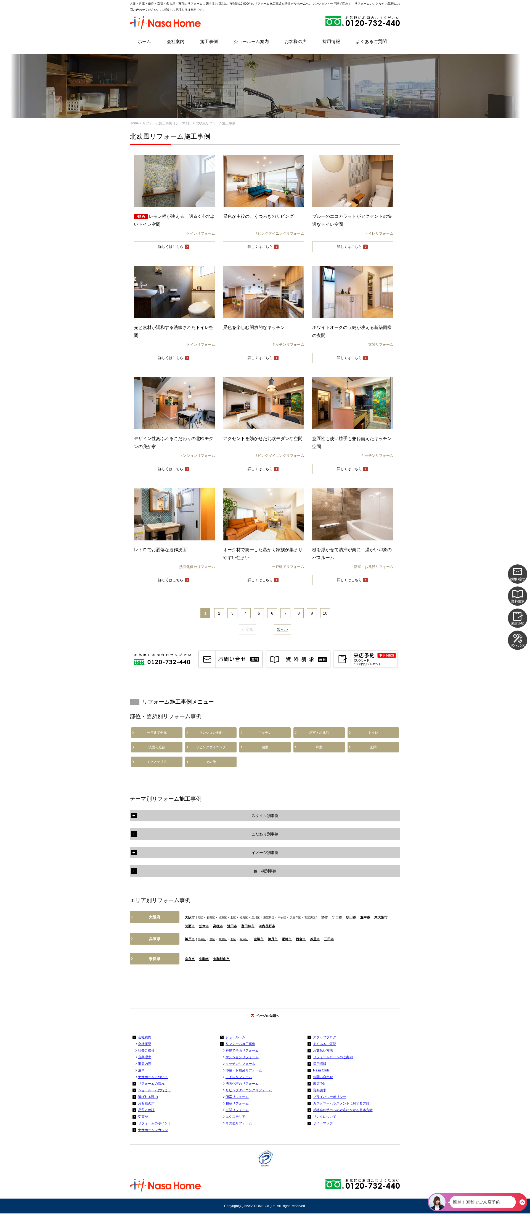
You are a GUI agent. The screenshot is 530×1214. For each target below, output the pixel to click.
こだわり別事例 (265, 834)
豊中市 (365, 917)
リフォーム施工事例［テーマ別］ (167, 123)
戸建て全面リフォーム (242, 1050)
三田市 (329, 939)
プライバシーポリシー (329, 1097)
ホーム (144, 41)
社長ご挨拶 (146, 1050)
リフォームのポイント (154, 1123)
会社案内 (175, 41)
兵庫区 (244, 939)
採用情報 (331, 41)
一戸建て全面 (157, 733)
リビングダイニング (211, 747)
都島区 (211, 917)
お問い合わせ (323, 1077)
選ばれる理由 (148, 1097)
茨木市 (204, 926)
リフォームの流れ (151, 1084)
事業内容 (144, 1064)
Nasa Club (321, 1070)
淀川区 (255, 917)
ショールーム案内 (251, 41)
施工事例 (209, 41)
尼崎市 (287, 939)
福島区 (244, 917)
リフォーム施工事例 (240, 1044)
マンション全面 (210, 733)
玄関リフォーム (237, 1110)
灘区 (212, 939)
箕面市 (190, 926)
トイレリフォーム (239, 1077)
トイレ (373, 733)
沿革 (141, 1070)
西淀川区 (310, 917)
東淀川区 (268, 917)
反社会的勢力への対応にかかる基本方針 (343, 1110)
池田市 (232, 926)
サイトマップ (323, 1123)
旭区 (200, 917)
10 (325, 613)
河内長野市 (267, 926)
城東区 (223, 917)
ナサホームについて (153, 1077)
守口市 (337, 917)
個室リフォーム (237, 1097)
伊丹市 (273, 939)
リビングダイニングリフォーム (249, 1090)
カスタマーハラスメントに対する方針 (341, 1103)
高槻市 (218, 926)
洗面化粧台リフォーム (242, 1084)
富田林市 (248, 926)
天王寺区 (295, 917)
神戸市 (190, 939)
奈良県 (154, 958)
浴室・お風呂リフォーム (244, 1070)
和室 (319, 747)
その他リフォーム (239, 1123)
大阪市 (190, 917)
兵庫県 (154, 939)
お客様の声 (296, 41)
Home (134, 123)
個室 (265, 747)
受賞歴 (143, 1117)
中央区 (282, 917)
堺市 (324, 917)
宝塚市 (259, 939)
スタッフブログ (324, 1037)
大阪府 (154, 917)
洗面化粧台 (157, 747)
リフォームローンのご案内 (333, 1057)
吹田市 (351, 917)
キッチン (265, 733)
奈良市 (190, 959)
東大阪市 (381, 917)
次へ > (282, 629)
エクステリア (157, 762)
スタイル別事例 (265, 815)
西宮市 (301, 939)
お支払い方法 (323, 1050)
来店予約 (319, 1084)
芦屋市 (315, 939)
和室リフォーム (237, 1103)
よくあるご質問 (371, 41)
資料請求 (319, 1090)
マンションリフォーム (242, 1057)
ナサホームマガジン (153, 1130)
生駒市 (204, 959)
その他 (211, 762)
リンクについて (324, 1117)
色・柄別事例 (265, 871)
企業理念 (144, 1057)
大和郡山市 (221, 959)
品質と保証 (146, 1110)
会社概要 (144, 1044)
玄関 (373, 747)
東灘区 (223, 939)
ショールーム (235, 1037)
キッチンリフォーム (240, 1064)
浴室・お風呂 (319, 733)
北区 (233, 917)
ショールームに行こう (154, 1090)
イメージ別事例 (265, 852)
